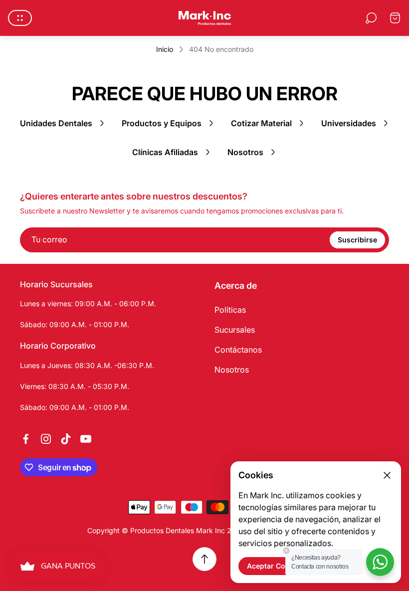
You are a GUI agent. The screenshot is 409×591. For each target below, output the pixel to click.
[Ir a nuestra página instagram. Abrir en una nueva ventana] (46, 439)
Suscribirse (357, 239)
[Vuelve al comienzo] (204, 559)
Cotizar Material (261, 123)
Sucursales (234, 330)
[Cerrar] (387, 475)
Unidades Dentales (56, 123)
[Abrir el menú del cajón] (20, 18)
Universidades (348, 123)
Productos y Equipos (162, 123)
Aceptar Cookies (275, 566)
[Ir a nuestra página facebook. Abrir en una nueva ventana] (26, 439)
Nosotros (245, 152)
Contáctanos (238, 350)
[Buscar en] (371, 18)
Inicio (164, 49)
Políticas (230, 310)
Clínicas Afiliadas (165, 152)
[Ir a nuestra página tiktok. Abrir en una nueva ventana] (66, 439)
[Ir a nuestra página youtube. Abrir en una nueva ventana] (86, 439)
